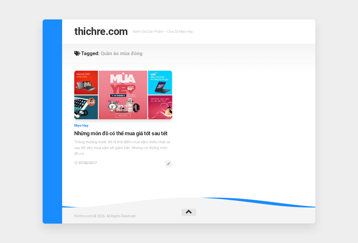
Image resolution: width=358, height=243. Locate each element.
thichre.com (101, 31)
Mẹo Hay (81, 125)
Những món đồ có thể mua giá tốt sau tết (121, 133)
